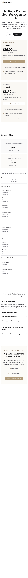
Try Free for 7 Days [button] (13, 103)
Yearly (17, 34)
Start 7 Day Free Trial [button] (13, 378)
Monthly (9, 34)
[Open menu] (25, 2)
